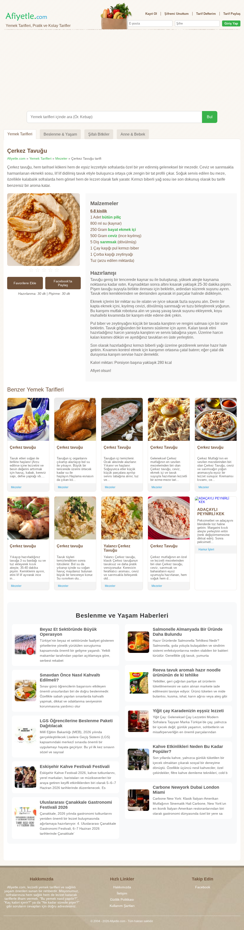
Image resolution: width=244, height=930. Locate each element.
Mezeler (61, 158)
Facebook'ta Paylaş (63, 283)
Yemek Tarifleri (19, 134)
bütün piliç (111, 217)
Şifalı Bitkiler (98, 134)
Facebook (202, 887)
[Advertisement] (122, 70)
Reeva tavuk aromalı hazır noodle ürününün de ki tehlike (187, 672)
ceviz (112, 236)
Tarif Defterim (206, 13)
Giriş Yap (231, 23)
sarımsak (108, 242)
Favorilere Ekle (25, 283)
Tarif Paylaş (231, 13)
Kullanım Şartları (122, 906)
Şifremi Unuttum (176, 13)
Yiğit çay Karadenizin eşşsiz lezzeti (188, 710)
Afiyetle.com (16, 158)
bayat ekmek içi (122, 230)
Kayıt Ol (151, 13)
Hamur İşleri (206, 549)
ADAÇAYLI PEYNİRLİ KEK (210, 512)
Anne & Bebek (133, 134)
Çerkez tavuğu (23, 447)
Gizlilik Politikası (122, 899)
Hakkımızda (122, 887)
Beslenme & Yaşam (60, 134)
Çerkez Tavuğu (117, 447)
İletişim (122, 893)
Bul (210, 117)
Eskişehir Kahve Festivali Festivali (75, 766)
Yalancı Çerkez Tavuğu (117, 548)
